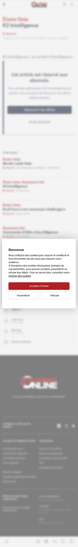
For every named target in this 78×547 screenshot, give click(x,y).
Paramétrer (23, 295)
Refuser (54, 295)
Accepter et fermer (39, 286)
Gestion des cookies (20, 275)
